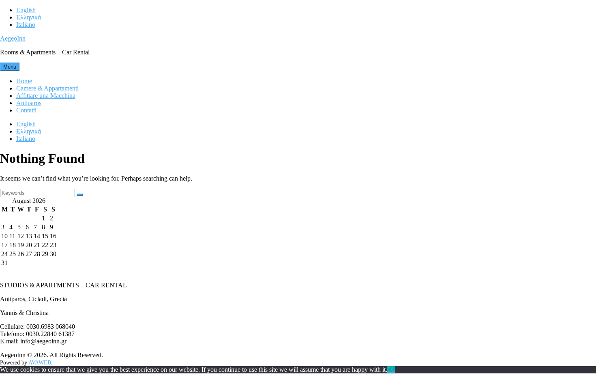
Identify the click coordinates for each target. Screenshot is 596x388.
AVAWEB (39, 363)
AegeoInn (13, 38)
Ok (391, 369)
